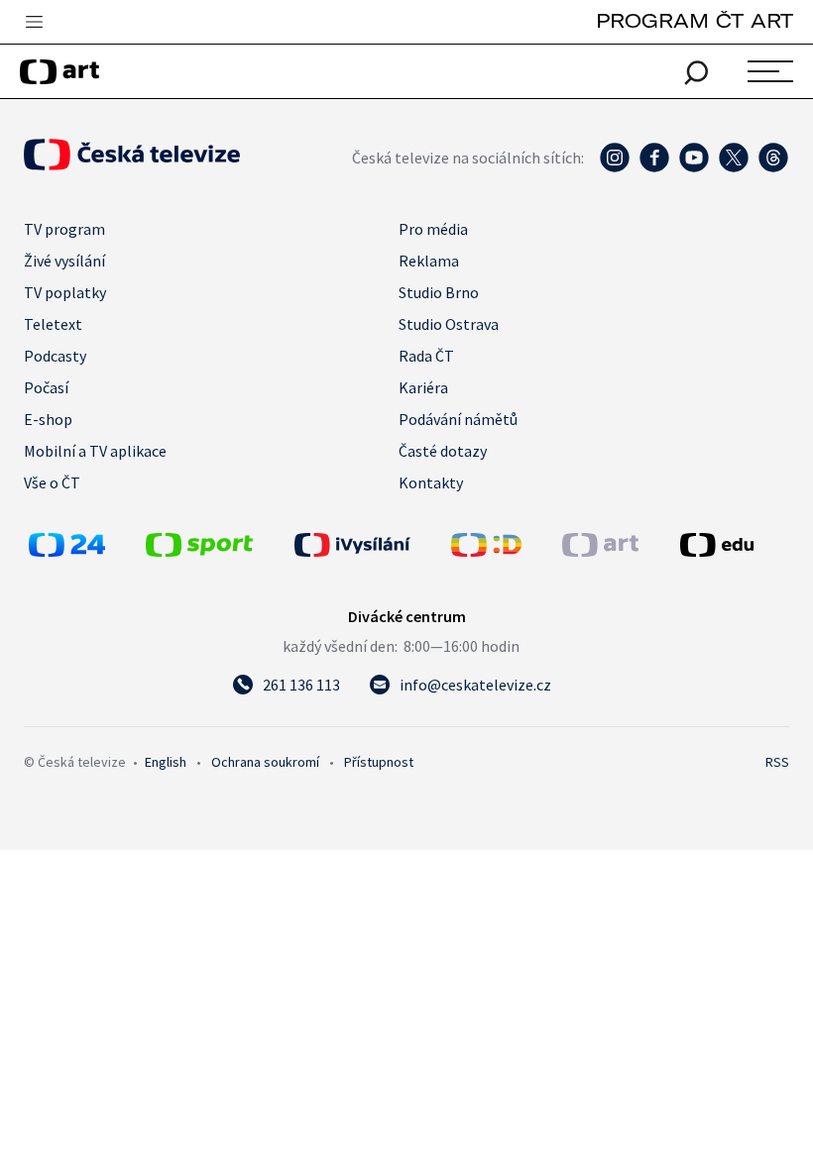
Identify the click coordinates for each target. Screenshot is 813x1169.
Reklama (429, 260)
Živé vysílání (64, 260)
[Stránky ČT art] (600, 551)
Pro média (433, 229)
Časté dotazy (443, 451)
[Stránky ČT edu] (732, 545)
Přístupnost (378, 762)
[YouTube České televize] (694, 167)
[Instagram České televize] (615, 167)
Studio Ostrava (449, 324)
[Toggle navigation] (34, 23)
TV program (64, 229)
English (165, 762)
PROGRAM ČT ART (694, 20)
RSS (777, 762)
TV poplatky (65, 292)
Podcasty (55, 356)
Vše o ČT (52, 482)
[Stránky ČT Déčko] (486, 551)
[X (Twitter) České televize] (734, 167)
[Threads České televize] (773, 167)
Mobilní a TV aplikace (95, 451)
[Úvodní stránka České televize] (132, 164)
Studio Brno (439, 292)
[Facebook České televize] (654, 167)
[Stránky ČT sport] (199, 551)
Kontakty (431, 482)
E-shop (48, 419)
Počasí (46, 387)
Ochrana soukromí (265, 762)
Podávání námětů (458, 419)
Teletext (53, 324)
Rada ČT (426, 356)
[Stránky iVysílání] (367, 545)
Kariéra (423, 387)
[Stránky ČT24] (67, 551)
